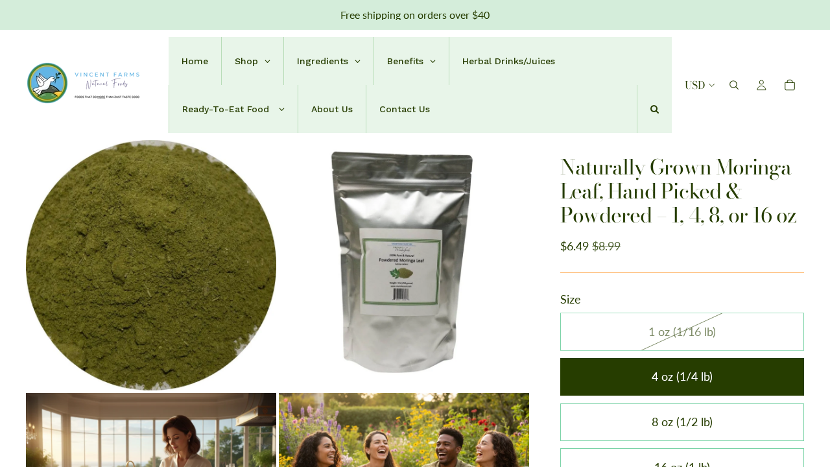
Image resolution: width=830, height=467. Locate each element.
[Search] (734, 85)
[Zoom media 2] (404, 265)
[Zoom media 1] (151, 265)
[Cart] (790, 85)
